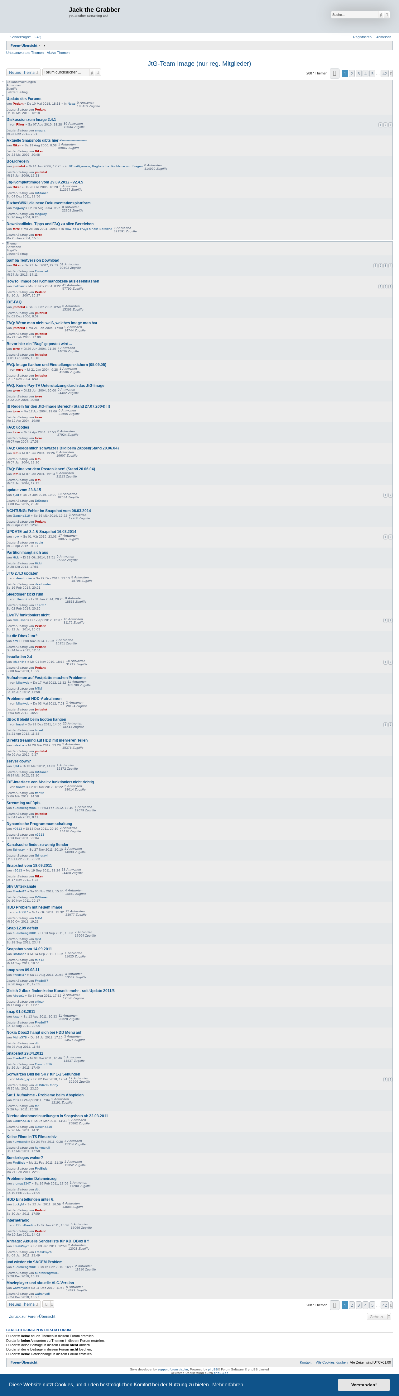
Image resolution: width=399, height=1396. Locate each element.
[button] (334, 73)
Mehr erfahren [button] (227, 1384)
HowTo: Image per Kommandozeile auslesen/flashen (53, 281)
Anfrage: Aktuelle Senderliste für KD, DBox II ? (48, 1241)
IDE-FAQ (14, 302)
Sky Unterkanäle (21, 886)
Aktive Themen (58, 53)
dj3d (16, 494)
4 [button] (365, 73)
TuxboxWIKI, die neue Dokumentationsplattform (49, 203)
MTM (38, 688)
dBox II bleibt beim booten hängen (36, 719)
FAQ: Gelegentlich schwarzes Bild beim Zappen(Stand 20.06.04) (63, 448)
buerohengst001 (25, 808)
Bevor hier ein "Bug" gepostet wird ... (39, 344)
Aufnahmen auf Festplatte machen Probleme (46, 678)
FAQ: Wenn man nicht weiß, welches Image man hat (52, 323)
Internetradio (18, 1220)
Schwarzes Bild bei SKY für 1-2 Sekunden (43, 1074)
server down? (19, 761)
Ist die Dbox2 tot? (22, 636)
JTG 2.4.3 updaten (22, 573)
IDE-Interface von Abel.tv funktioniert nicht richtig (50, 782)
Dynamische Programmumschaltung (39, 824)
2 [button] (352, 73)
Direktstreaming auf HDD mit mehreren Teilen (47, 740)
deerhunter (24, 578)
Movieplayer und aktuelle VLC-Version (40, 1283)
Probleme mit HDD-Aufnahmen (34, 698)
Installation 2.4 (19, 657)
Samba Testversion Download (33, 260)
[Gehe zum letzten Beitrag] (47, 109)
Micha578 (20, 1037)
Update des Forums (24, 99)
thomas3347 (22, 1183)
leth (15, 453)
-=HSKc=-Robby (46, 1085)
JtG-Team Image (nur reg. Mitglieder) (199, 63)
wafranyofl (20, 1287)
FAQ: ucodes (18, 427)
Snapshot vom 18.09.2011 (29, 865)
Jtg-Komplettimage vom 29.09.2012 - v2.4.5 (45, 182)
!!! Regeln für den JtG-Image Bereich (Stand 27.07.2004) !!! (58, 406)
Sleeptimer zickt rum (25, 594)
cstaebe (18, 745)
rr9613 (17, 828)
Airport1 (18, 995)
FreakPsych (21, 1246)
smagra (40, 130)
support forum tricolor (173, 1369)
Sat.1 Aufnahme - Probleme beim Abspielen (45, 1095)
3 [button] (359, 73)
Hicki (16, 557)
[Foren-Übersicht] (38, 16)
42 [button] (384, 73)
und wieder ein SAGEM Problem (35, 1262)
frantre (21, 787)
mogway (19, 208)
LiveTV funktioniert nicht (28, 615)
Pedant (18, 103)
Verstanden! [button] (364, 1384)
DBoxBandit (24, 1225)
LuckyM (18, 1204)
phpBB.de (221, 1373)
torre (16, 228)
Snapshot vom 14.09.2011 (29, 949)
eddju (39, 542)
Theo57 (21, 599)
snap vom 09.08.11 (23, 970)
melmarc (19, 286)
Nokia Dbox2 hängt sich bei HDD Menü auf (44, 1032)
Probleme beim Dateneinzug (31, 1178)
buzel (20, 724)
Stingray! (19, 849)
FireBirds (19, 1162)
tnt (15, 1100)
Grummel (41, 271)
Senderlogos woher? (25, 1158)
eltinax (39, 1001)
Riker (20, 124)
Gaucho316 (21, 515)
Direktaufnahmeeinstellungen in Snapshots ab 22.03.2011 (57, 1116)
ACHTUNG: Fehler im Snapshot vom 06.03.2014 (49, 511)
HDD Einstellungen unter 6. (30, 1199)
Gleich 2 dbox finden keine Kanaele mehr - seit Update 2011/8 (61, 991)
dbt (37, 1043)
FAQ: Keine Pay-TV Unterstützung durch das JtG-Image (55, 385)
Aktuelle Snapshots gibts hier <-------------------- (47, 140)
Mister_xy (23, 1079)
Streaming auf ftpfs (24, 803)
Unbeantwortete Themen (25, 53)
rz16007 (22, 912)
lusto (16, 1016)
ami (15, 641)
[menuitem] (36, 37)
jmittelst (19, 166)
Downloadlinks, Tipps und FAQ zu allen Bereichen (50, 224)
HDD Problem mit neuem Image (34, 907)
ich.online (19, 661)
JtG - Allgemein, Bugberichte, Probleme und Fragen (106, 166)
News (71, 103)
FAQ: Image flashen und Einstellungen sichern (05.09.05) (56, 365)
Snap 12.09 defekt (22, 928)
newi (16, 536)
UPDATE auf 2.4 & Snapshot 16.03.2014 (41, 531)
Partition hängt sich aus (27, 552)
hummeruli (20, 1141)
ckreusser (19, 620)
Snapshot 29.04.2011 (25, 1053)
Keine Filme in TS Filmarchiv (32, 1137)
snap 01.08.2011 (21, 1011)
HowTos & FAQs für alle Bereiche (88, 228)
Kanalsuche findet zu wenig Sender (38, 845)
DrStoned (42, 193)
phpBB (213, 1369)
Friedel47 (19, 891)
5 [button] (372, 73)
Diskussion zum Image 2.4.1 (31, 119)
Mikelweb (22, 682)
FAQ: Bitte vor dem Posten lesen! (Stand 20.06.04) (51, 469)
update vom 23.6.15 (24, 490)
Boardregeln (18, 161)
